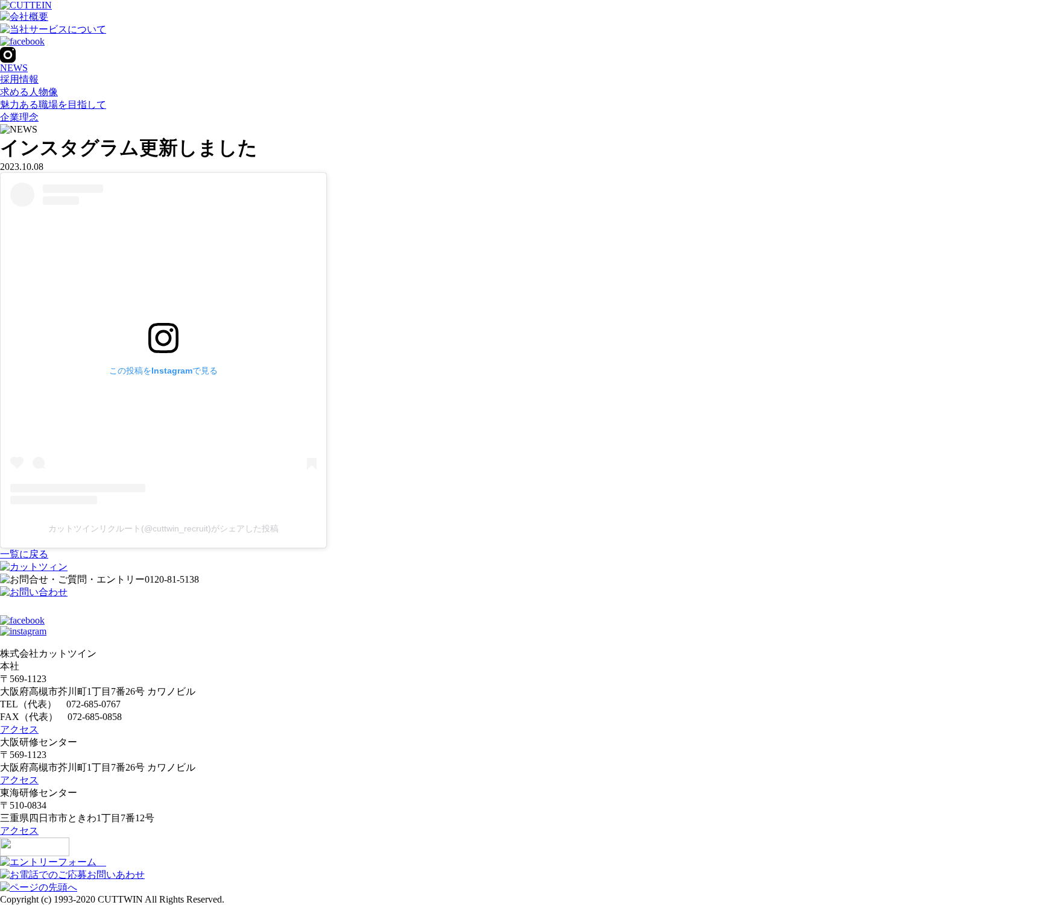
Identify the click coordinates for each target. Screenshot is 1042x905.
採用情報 (19, 79)
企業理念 (19, 117)
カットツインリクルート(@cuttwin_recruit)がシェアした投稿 (163, 528)
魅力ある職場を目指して (53, 104)
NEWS (14, 68)
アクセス (19, 729)
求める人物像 (29, 92)
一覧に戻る (24, 554)
